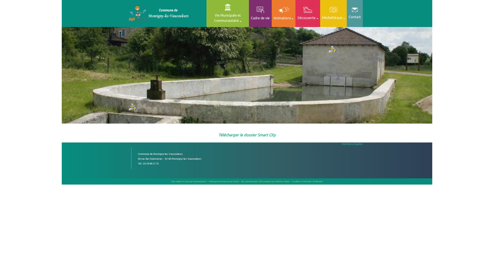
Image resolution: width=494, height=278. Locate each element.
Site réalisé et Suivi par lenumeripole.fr (189, 181)
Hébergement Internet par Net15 (224, 181)
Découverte (306, 18)
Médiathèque (332, 17)
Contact (355, 17)
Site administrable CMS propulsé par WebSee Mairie (265, 181)
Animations (282, 18)
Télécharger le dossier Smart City (247, 135)
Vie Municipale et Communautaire (227, 17)
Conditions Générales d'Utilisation (307, 181)
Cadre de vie (260, 18)
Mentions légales (352, 144)
